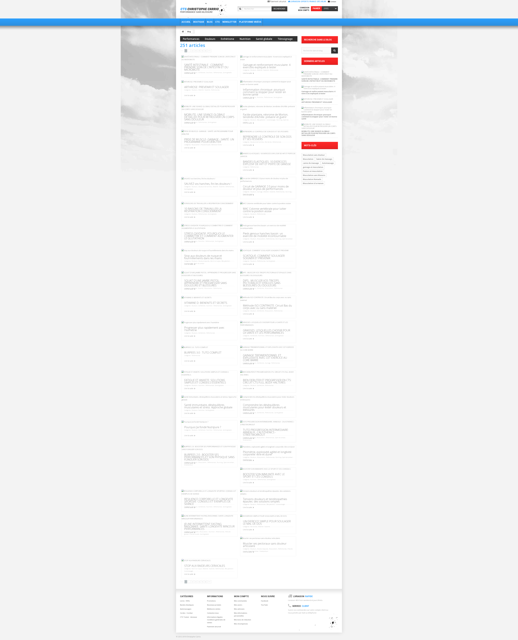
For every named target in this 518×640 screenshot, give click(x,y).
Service (300, 606)
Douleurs (210, 38)
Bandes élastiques (187, 605)
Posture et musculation (313, 171)
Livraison (303, 596)
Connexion (304, 8)
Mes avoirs (238, 605)
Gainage (259, 192)
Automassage (328, 163)
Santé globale (264, 38)
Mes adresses (239, 609)
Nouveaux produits (214, 605)
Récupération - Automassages (266, 120)
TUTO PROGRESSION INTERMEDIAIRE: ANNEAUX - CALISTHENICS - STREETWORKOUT (266, 432)
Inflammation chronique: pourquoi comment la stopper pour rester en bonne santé (264, 92)
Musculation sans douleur (314, 155)
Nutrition (245, 38)
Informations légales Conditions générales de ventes (216, 620)
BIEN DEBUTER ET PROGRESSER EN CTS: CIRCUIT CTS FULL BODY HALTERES (267, 381)
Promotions (211, 601)
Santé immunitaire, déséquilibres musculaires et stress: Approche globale (208, 406)
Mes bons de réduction (242, 620)
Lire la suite (188, 73)
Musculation (196, 145)
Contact (333, 2)
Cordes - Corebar (186, 613)
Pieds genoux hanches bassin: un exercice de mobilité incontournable (264, 235)
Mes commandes (240, 601)
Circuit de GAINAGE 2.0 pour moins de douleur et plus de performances (266, 188)
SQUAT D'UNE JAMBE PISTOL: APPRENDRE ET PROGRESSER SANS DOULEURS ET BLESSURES (205, 283)
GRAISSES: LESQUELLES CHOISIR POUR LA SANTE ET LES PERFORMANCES (266, 331)
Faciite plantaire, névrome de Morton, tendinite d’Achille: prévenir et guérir (265, 116)
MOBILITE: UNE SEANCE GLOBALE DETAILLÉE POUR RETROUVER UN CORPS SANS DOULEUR (209, 117)
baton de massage (324, 159)
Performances (191, 38)
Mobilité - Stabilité (263, 70)
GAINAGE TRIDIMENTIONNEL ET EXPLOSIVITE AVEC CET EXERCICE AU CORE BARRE (265, 357)
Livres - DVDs (185, 601)
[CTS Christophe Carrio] (205, 9)
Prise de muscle (205, 145)
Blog (189, 31)
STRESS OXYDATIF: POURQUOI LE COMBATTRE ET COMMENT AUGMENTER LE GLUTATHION (208, 236)
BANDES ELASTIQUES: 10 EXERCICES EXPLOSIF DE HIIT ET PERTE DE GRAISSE (267, 163)
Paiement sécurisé (214, 627)
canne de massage (311, 163)
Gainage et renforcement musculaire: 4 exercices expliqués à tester (266, 66)
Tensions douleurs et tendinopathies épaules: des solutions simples (265, 500)
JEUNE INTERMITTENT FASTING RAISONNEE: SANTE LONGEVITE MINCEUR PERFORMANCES (209, 526)
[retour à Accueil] (182, 31)
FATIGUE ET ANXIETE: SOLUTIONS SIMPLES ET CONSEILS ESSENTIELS (205, 381)
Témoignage (285, 38)
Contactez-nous (213, 613)
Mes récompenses (241, 624)
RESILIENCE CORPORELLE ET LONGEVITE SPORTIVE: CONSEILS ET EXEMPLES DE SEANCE (208, 501)
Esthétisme (227, 38)
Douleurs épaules (203, 261)
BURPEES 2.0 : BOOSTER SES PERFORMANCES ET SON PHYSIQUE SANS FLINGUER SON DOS (209, 457)
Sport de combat (287, 239)
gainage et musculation (313, 167)
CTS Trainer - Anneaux (188, 617)
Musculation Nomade (312, 179)
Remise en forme (216, 145)
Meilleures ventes (213, 609)
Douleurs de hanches (257, 142)
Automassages (185, 609)
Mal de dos (268, 142)
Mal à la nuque (215, 261)
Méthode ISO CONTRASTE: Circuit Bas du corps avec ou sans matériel (267, 307)
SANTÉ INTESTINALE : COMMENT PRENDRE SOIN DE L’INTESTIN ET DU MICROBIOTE (206, 67)
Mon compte (303, 10)
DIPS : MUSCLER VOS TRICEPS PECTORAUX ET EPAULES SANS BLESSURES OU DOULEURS (261, 283)
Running (279, 120)
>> (209, 50)
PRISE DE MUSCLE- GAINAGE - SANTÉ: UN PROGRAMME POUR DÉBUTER (209, 141)
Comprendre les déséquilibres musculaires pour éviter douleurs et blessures (264, 407)
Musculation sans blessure (314, 175)
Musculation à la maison (313, 183)
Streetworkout (247, 440)
